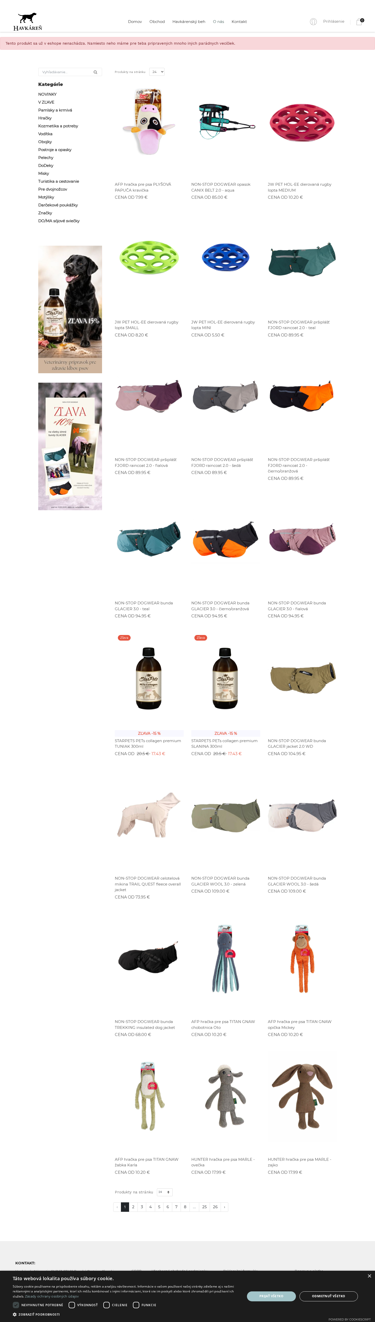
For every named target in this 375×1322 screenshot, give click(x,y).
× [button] (369, 1276)
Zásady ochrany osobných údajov (52, 1296)
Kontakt (239, 21)
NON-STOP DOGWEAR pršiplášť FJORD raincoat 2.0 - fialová (146, 462)
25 (204, 1206)
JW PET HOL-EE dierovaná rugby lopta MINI (223, 325)
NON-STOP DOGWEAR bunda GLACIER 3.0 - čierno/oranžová (220, 606)
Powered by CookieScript (350, 1319)
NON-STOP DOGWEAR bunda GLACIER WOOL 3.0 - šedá (297, 881)
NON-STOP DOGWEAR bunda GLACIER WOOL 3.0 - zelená (220, 881)
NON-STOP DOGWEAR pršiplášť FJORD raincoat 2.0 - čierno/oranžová (299, 465)
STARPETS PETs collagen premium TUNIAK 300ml (148, 743)
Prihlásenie (333, 21)
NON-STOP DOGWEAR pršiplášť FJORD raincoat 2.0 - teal (299, 325)
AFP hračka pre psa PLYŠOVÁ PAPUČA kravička (143, 187)
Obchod (157, 21)
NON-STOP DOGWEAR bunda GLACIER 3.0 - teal (144, 606)
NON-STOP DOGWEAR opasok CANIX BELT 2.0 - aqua (221, 187)
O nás (218, 21)
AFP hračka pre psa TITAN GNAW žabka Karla (147, 1162)
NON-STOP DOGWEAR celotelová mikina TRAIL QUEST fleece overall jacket (148, 884)
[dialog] (187, 1296)
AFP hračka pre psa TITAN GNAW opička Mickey (300, 1024)
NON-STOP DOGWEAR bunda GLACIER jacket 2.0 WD (297, 743)
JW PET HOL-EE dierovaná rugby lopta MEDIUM (299, 187)
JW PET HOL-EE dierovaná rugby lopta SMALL (146, 325)
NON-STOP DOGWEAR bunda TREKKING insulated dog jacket (145, 1024)
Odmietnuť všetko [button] (328, 1296)
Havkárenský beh (188, 21)
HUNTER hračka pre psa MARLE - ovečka (223, 1162)
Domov (135, 21)
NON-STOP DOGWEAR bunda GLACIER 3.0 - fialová (297, 606)
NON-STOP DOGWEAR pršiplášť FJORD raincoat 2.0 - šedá (222, 462)
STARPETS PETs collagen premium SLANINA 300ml (224, 743)
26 (215, 1206)
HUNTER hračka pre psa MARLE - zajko (299, 1162)
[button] (125, 1314)
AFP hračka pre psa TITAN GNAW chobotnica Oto (223, 1024)
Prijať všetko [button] (271, 1296)
